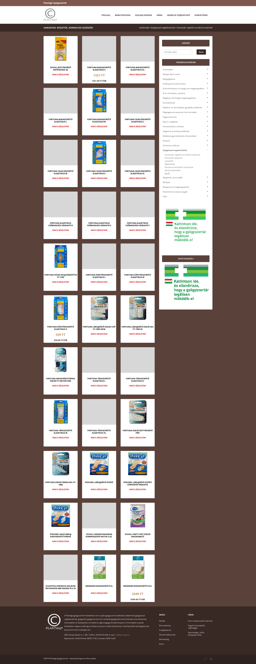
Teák (165, 196)
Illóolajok (166, 182)
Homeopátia (168, 69)
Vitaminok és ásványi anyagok (175, 192)
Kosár (161, 644)
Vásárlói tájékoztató (178, 15)
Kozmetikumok (169, 102)
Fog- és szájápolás (170, 121)
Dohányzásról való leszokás (174, 83)
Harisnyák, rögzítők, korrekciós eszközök (194, 27)
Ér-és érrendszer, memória (174, 93)
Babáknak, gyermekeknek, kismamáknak (179, 136)
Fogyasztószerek (170, 117)
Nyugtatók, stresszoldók (173, 177)
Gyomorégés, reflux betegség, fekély (196, 633)
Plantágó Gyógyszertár (55, 2)
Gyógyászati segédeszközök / (163, 27)
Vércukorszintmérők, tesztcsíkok (179, 167)
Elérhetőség (201, 15)
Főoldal (105, 15)
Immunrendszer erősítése (173, 126)
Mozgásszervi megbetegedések (176, 187)
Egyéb (167, 173)
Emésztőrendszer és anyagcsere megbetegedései (183, 88)
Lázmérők (169, 161)
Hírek (159, 15)
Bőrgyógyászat (169, 79)
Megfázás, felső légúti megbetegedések (179, 98)
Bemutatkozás (123, 15)
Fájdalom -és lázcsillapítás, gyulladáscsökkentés (182, 107)
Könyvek (166, 140)
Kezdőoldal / (144, 27)
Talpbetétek (170, 164)
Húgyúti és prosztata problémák (176, 131)
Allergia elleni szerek (171, 74)
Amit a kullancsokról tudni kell (200, 621)
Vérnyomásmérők (172, 170)
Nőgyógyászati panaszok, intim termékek (180, 112)
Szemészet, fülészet (171, 145)
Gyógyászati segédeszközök (175, 150)
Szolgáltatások (143, 15)
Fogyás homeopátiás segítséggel (196, 626)
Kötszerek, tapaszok (173, 158)
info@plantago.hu (122, 635)
